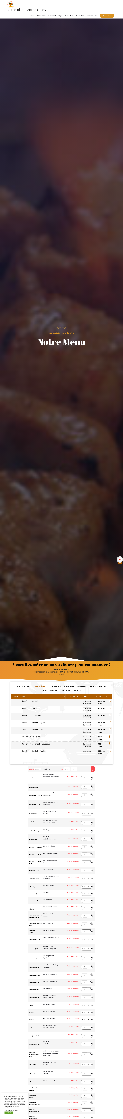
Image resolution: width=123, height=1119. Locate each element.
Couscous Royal (34, 997)
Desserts (81, 686)
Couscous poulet (34, 989)
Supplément (41, 686)
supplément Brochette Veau (33, 730)
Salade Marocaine (34, 1082)
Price (61, 769)
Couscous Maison (34, 967)
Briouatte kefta (33, 839)
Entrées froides (49, 691)
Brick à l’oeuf (33, 813)
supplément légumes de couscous (36, 744)
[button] (107, 16)
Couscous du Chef (34, 939)
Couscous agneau (34, 894)
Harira (31, 1005)
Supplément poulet (29, 708)
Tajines (77, 691)
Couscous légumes (34, 958)
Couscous (69, 686)
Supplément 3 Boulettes (31, 715)
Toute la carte (24, 686)
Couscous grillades (35, 949)
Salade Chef (32, 1064)
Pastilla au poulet (34, 1044)
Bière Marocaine (34, 787)
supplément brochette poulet (33, 751)
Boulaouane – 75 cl (35, 804)
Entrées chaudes (98, 686)
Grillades (65, 691)
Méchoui (31, 1012)
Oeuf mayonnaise (34, 1028)
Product (31, 769)
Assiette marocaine (35, 778)
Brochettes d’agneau (35, 847)
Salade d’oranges (34, 1074)
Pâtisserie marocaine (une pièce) (34, 1054)
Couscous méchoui (34, 975)
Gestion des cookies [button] (11, 1110)
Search (93, 769)
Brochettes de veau (35, 870)
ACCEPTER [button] (9, 1113)
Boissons (56, 686)
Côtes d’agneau (33, 887)
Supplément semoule (30, 701)
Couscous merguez (35, 982)
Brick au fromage (34, 831)
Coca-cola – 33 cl (34, 878)
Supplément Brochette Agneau (34, 722)
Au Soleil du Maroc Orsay (26, 10)
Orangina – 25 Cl (34, 1036)
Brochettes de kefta (35, 854)
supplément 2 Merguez (31, 737)
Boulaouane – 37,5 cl (35, 795)
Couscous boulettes (35, 901)
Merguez (31, 1020)
